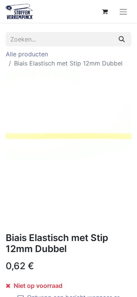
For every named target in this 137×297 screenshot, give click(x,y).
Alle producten (27, 54)
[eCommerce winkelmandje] (104, 11)
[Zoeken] (121, 39)
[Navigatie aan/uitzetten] (123, 11)
